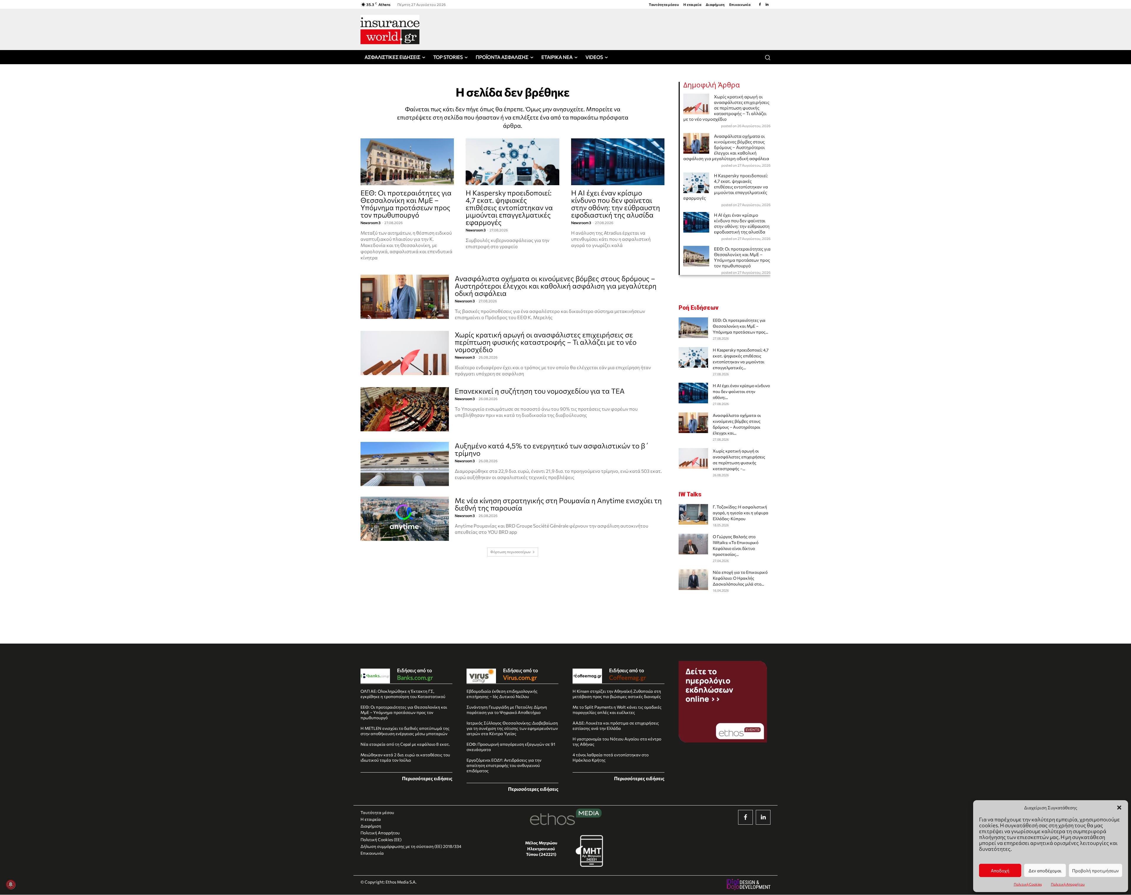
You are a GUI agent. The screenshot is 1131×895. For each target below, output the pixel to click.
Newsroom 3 (371, 223)
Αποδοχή (1000, 870)
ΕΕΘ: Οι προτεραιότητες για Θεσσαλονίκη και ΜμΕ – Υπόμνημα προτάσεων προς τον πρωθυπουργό (406, 203)
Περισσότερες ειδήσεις (427, 778)
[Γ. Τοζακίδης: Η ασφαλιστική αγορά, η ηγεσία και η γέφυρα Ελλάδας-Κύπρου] (693, 514)
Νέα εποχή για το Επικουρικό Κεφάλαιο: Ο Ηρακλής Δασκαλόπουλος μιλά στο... (740, 578)
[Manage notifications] (10, 884)
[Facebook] (759, 4)
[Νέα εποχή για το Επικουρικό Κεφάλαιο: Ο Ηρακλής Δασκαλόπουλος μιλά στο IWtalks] (693, 579)
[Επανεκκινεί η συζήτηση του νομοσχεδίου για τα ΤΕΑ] (405, 409)
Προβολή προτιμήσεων (1095, 870)
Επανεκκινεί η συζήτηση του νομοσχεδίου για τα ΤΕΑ (540, 391)
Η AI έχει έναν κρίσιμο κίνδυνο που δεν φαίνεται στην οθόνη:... (741, 391)
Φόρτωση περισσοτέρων (510, 551)
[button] (1119, 808)
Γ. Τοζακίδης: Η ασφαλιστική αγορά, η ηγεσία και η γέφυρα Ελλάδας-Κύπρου (740, 512)
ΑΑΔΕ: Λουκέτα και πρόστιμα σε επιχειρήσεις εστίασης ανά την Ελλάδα (616, 725)
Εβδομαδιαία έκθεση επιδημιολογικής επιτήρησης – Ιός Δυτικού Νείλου (502, 694)
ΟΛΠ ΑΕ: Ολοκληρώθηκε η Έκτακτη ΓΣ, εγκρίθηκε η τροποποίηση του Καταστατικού (403, 694)
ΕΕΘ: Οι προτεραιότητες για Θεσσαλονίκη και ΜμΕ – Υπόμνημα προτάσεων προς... (740, 326)
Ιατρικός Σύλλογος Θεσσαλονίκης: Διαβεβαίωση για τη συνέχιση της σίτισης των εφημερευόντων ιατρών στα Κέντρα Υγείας (512, 728)
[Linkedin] (766, 4)
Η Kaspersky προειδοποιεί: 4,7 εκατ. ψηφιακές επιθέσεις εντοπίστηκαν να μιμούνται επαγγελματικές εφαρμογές (509, 207)
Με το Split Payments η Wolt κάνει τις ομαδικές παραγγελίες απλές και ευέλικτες (617, 710)
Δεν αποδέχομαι (1045, 870)
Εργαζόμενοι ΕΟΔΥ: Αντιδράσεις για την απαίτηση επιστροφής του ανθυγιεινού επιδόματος (504, 765)
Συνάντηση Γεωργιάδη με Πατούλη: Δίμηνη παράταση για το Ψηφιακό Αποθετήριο (507, 710)
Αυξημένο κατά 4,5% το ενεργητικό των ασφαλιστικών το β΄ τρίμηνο (552, 449)
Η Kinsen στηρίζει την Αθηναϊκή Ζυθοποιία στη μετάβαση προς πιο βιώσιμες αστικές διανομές (617, 694)
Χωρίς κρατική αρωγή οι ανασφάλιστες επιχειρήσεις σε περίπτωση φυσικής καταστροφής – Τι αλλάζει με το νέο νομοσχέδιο (545, 342)
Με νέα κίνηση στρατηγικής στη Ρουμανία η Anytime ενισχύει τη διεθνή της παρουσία (558, 504)
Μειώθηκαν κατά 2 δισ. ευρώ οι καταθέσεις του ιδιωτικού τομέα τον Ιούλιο (405, 757)
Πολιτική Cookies (1028, 884)
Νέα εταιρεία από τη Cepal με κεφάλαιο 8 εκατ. (405, 744)
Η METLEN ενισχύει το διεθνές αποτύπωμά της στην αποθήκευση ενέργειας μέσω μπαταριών (405, 731)
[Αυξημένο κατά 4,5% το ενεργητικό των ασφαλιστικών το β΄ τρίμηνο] (405, 464)
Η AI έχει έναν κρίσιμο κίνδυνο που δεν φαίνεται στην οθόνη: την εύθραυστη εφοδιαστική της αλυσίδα (615, 203)
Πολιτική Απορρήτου (1068, 884)
